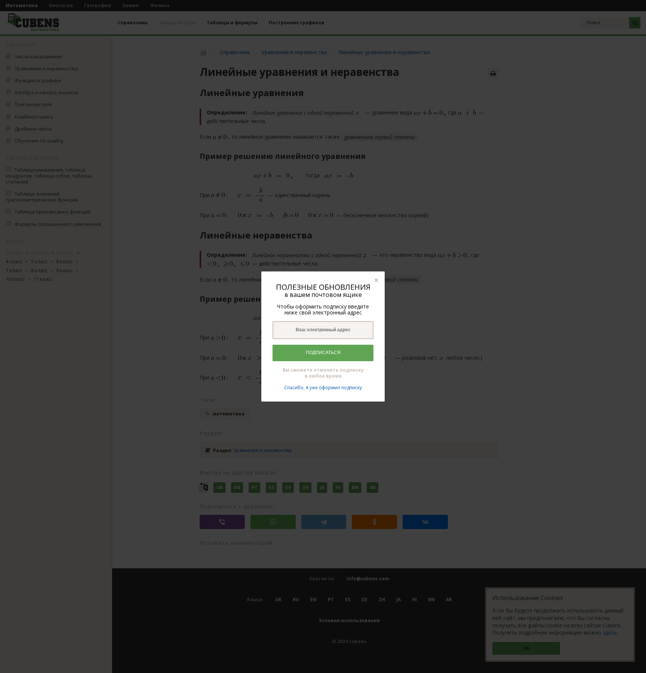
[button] (376, 279)
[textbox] (323, 330)
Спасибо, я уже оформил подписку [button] (323, 387)
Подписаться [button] (323, 352)
